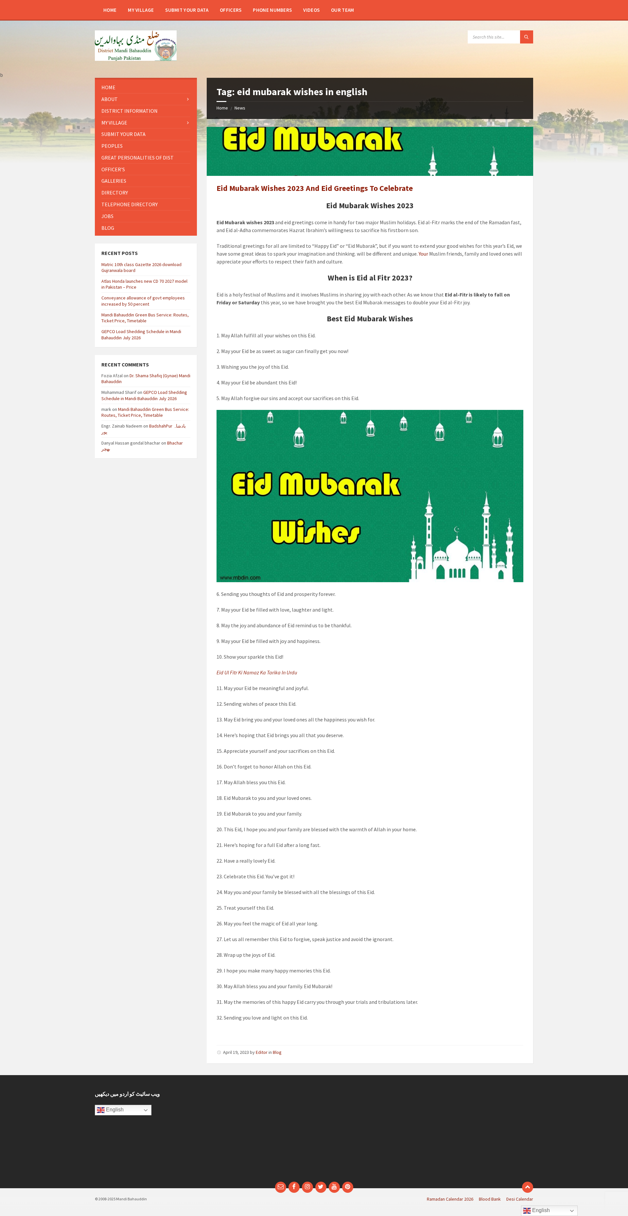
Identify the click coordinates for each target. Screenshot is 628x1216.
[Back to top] (527, 1187)
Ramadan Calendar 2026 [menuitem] (450, 1199)
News (240, 108)
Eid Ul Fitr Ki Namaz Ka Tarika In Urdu (257, 672)
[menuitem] (110, 9)
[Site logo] (136, 59)
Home (222, 108)
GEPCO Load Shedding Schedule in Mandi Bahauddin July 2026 (144, 395)
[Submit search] (526, 36)
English (114, 1109)
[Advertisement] (258, 1132)
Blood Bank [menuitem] (490, 1199)
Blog (277, 1052)
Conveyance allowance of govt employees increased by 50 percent (143, 301)
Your (423, 253)
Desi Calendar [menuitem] (519, 1199)
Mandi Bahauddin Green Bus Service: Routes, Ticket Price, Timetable (145, 318)
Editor (262, 1052)
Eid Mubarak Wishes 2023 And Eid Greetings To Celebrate (315, 188)
